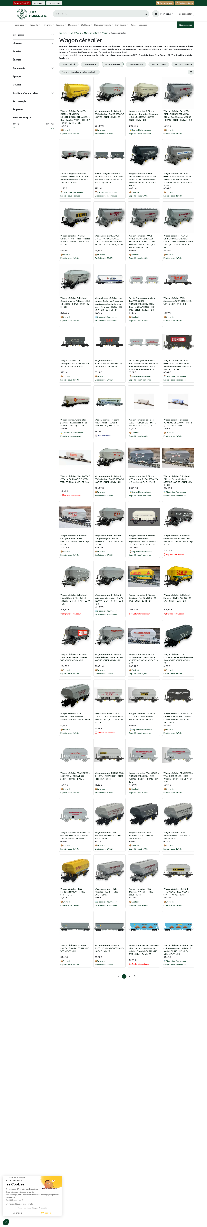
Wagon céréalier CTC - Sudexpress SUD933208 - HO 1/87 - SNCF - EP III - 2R (109, 363)
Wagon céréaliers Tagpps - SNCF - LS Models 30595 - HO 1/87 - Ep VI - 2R (109, 948)
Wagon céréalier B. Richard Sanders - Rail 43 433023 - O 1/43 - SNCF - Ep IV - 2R (177, 598)
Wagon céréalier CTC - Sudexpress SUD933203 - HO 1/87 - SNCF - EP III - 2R (177, 301)
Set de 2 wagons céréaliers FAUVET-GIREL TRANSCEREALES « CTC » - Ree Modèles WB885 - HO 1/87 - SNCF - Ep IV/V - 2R (142, 304)
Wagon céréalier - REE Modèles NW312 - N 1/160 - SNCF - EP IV (142, 891)
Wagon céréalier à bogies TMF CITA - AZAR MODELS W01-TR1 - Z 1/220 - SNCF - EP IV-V (75, 479)
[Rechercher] (145, 13)
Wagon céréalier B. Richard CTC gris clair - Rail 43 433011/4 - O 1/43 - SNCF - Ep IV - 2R (109, 479)
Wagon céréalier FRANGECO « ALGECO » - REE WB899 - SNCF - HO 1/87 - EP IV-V (144, 716)
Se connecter (185, 13)
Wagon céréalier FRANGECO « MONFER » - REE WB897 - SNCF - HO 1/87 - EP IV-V (75, 776)
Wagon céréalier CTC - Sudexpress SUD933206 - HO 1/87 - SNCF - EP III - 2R (74, 363)
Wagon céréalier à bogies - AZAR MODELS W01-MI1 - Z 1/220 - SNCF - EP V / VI (142, 422)
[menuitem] (20, 25)
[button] (79, 72)
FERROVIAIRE (75, 33)
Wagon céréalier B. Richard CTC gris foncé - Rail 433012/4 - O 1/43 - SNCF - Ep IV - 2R (143, 479)
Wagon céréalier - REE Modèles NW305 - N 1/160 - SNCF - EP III (142, 835)
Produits (63, 33)
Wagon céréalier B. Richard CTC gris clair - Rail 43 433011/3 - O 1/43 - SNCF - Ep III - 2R (109, 114)
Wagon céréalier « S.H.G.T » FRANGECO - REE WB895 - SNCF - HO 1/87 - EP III (176, 891)
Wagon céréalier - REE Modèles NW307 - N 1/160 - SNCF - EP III (176, 835)
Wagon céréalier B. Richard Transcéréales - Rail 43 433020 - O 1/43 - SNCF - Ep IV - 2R (109, 657)
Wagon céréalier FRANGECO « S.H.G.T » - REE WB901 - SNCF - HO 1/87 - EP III (109, 776)
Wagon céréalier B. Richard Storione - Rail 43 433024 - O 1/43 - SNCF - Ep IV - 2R (74, 657)
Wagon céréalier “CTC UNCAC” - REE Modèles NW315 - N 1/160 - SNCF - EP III (75, 716)
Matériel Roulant (91, 33)
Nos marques (185, 24)
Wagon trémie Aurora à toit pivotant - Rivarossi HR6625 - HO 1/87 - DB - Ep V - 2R (74, 422)
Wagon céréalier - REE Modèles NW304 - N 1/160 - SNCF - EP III (108, 835)
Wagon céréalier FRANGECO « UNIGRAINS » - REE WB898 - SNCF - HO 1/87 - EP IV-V (75, 835)
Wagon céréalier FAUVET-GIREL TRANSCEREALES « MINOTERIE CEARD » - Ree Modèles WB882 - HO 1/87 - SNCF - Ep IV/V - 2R (142, 241)
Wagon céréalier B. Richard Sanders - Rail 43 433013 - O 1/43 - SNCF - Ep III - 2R (142, 598)
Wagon (105, 33)
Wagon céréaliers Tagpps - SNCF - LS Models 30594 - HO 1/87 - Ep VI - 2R (74, 948)
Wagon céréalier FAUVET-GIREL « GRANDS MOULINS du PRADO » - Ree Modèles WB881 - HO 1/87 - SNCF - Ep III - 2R (143, 179)
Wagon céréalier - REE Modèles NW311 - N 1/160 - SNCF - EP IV (107, 891)
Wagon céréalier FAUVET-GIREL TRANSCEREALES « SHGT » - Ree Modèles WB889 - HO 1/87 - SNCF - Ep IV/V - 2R (178, 241)
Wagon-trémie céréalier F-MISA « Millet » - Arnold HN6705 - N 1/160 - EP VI (108, 422)
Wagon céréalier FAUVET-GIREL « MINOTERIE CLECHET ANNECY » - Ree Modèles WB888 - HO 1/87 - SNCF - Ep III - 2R (178, 179)
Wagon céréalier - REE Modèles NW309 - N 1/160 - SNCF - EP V (73, 891)
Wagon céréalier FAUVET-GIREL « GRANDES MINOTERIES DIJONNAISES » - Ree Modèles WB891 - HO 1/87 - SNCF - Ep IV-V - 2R (75, 117)
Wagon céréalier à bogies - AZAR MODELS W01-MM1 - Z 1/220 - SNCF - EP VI (177, 422)
